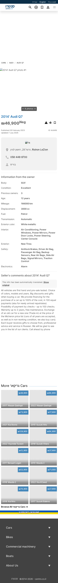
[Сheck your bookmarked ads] (42, 7)
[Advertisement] (29, 37)
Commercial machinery (21, 546)
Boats (9, 556)
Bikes (9, 537)
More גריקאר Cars (14, 386)
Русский (52, 2)
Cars (3, 63)
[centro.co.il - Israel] (14, 578)
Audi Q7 (20, 63)
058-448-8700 (18, 157)
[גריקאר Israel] (28, 142)
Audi (11, 63)
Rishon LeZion (40, 149)
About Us (12, 565)
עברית (34, 2)
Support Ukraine (29, 512)
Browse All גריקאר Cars (13, 506)
